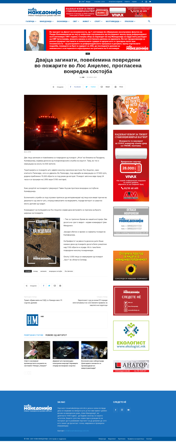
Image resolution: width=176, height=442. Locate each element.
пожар (35, 271)
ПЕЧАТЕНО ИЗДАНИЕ (115, 2)
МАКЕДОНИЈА (46, 21)
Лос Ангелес (69, 271)
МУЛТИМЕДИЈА (112, 21)
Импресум (102, 439)
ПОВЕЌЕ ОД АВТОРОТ (56, 335)
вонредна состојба (55, 271)
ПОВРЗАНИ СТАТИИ (33, 335)
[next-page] (29, 372)
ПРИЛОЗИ (129, 21)
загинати (43, 271)
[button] (149, 21)
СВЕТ (75, 21)
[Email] (54, 285)
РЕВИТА (127, 2)
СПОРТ (97, 21)
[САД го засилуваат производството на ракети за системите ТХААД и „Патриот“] (37, 350)
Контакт (149, 439)
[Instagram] (146, 1)
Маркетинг (112, 439)
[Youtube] (150, 1)
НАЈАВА (134, 2)
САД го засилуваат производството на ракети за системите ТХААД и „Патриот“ (35, 363)
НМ (83, 77)
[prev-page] (25, 372)
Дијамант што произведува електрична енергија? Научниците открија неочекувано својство (65, 363)
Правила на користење (136, 439)
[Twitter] (49, 285)
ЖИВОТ (86, 21)
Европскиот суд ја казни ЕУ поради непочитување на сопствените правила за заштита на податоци (90, 302)
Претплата (121, 439)
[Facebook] (142, 1)
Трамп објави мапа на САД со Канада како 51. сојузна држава (43, 301)
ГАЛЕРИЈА (30, 21)
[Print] (60, 285)
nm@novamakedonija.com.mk (77, 431)
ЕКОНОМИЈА (62, 21)
